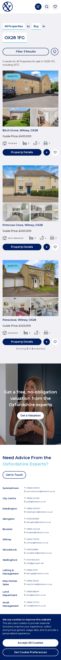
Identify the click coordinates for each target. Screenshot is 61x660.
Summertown (11, 488)
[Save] (55, 152)
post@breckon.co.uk (36, 501)
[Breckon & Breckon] (8, 7)
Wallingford (10, 559)
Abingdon (9, 518)
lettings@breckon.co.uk (37, 573)
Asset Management (11, 604)
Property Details (22, 152)
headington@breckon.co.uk (39, 512)
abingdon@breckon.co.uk (38, 522)
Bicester (8, 529)
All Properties (14, 26)
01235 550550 (33, 518)
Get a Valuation (30, 415)
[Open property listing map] (54, 51)
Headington (10, 508)
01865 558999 (33, 591)
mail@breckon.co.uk (36, 605)
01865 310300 (33, 488)
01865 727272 (33, 602)
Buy (36, 26)
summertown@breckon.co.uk (40, 491)
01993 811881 (32, 549)
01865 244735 (33, 498)
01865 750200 (33, 508)
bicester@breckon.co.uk (37, 532)
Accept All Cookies (30, 642)
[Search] (46, 6)
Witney (7, 539)
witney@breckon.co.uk (37, 542)
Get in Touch (14, 474)
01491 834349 (33, 559)
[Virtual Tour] (46, 152)
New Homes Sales (10, 583)
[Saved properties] (55, 6)
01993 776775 (33, 539)
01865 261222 (33, 581)
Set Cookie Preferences (30, 652)
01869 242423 (33, 529)
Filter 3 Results (26, 51)
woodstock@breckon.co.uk (39, 553)
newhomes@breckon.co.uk (39, 584)
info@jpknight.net (35, 563)
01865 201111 (32, 570)
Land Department (10, 593)
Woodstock (10, 549)
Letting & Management (11, 572)
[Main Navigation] (38, 6)
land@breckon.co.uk (36, 595)
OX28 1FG (15, 37)
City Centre (9, 498)
